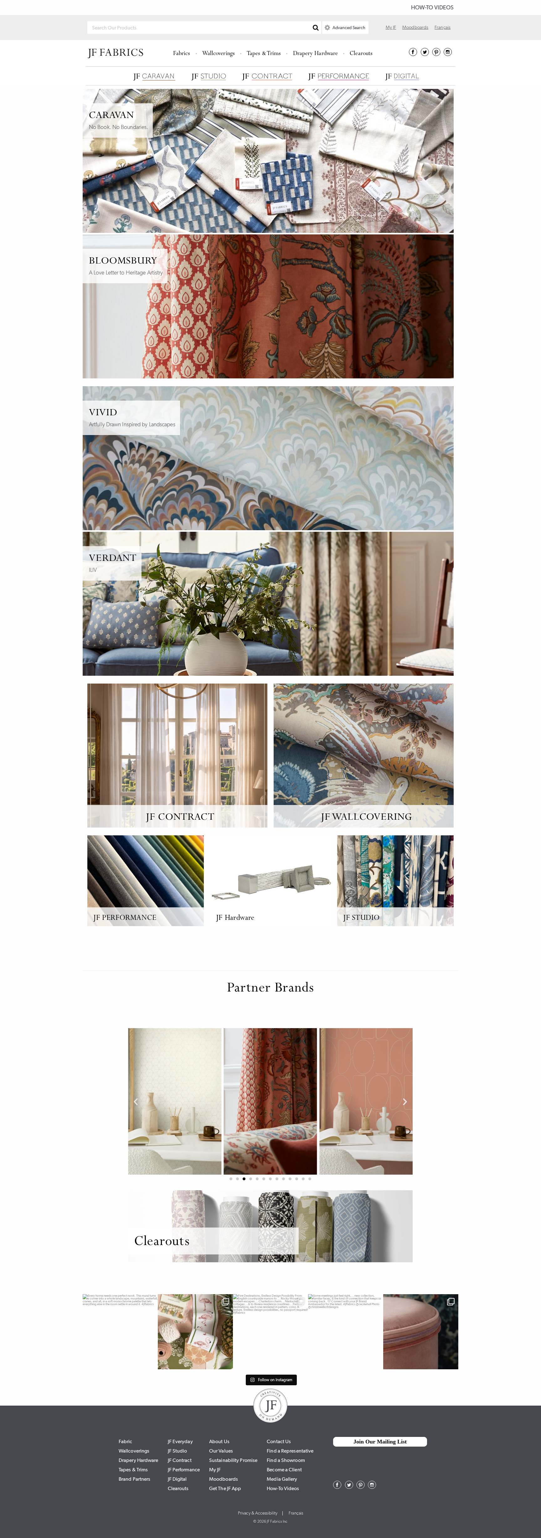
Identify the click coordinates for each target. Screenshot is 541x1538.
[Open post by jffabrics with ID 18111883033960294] (195, 1331)
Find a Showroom (286, 1460)
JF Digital (177, 1479)
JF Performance (184, 1470)
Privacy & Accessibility (257, 1513)
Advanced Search (348, 27)
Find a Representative (290, 1451)
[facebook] (413, 54)
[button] (135, 1101)
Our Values (221, 1451)
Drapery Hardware (315, 54)
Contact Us (279, 1441)
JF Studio (177, 1451)
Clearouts (361, 54)
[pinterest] (436, 54)
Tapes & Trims (264, 54)
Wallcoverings (218, 54)
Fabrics (181, 54)
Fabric (125, 1441)
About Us (219, 1441)
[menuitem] (182, 53)
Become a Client (284, 1470)
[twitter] (424, 54)
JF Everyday (180, 1441)
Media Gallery (282, 1479)
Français (443, 27)
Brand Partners (134, 1479)
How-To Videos (432, 7)
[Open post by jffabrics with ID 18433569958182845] (270, 1331)
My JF (391, 27)
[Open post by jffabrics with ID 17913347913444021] (345, 1331)
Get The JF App (225, 1488)
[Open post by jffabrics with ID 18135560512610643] (420, 1331)
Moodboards (415, 27)
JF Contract (180, 1460)
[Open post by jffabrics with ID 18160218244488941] (120, 1331)
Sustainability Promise (233, 1460)
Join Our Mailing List (380, 1441)
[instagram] (448, 54)
